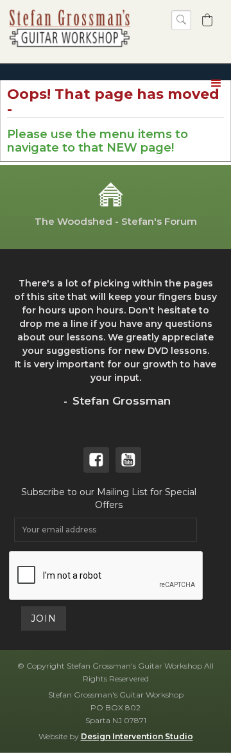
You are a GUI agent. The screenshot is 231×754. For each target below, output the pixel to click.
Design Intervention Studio (137, 736)
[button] (207, 20)
